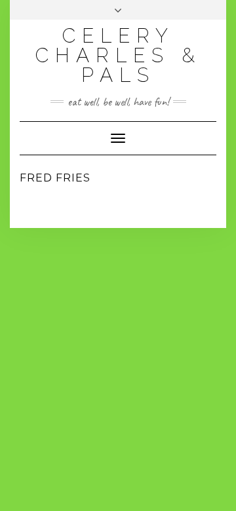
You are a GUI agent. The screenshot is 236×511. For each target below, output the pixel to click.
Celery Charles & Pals (118, 55)
